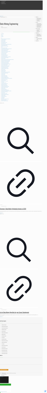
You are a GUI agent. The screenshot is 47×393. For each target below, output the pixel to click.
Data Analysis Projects (3, 309)
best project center (3, 43)
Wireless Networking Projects (4, 100)
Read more (1, 316)
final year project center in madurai (5, 65)
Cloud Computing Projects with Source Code (6, 48)
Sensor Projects (3, 92)
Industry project (3, 73)
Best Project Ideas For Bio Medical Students (6, 44)
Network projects (3, 88)
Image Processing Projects (5, 326)
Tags (1, 34)
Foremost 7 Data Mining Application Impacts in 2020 (13, 209)
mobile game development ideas (5, 86)
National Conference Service (4, 87)
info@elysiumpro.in (3, 3)
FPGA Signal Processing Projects (5, 66)
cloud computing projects (4, 47)
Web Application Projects (4, 348)
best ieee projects (3, 41)
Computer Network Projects (4, 50)
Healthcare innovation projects (4, 68)
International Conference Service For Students (6, 78)
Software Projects (3, 95)
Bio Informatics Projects (4, 350)
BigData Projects (3, 334)
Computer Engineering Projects (5, 49)
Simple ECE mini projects (4, 93)
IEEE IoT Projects (3, 69)
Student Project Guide (3, 96)
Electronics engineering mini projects (5, 60)
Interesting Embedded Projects (4, 77)
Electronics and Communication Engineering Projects (7, 59)
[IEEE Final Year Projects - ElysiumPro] (20, 13)
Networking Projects (4, 329)
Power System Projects (4, 342)
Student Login (1, 376)
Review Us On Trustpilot (3, 369)
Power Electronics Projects (5, 340)
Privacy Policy (2, 375)
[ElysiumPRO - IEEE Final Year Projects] (21, 361)
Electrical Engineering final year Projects (6, 56)
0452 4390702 (3, 2)
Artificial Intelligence (3, 39)
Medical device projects (4, 84)
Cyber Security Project (3, 53)
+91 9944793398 (3, 1)
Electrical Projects (3, 58)
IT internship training (3, 82)
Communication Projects (4, 353)
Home (2, 26)
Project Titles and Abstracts (4, 91)
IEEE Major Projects (3, 70)
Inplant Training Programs (4, 76)
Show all (2, 36)
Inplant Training (3, 74)
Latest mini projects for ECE (4, 83)
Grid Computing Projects (4, 351)
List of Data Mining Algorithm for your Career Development (14, 312)
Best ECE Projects (3, 40)
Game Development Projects (4, 67)
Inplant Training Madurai (4, 75)
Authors (2, 35)
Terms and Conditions (3, 374)
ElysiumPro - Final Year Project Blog (5, 61)
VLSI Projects (3, 337)
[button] (45, 391)
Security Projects (4, 331)
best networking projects (4, 42)
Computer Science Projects (4, 52)
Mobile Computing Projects (4, 85)
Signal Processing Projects (5, 345)
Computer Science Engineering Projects (5, 51)
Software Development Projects (5, 94)
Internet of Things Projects (4, 79)
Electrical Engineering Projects (4, 57)
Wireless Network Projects (5, 332)
